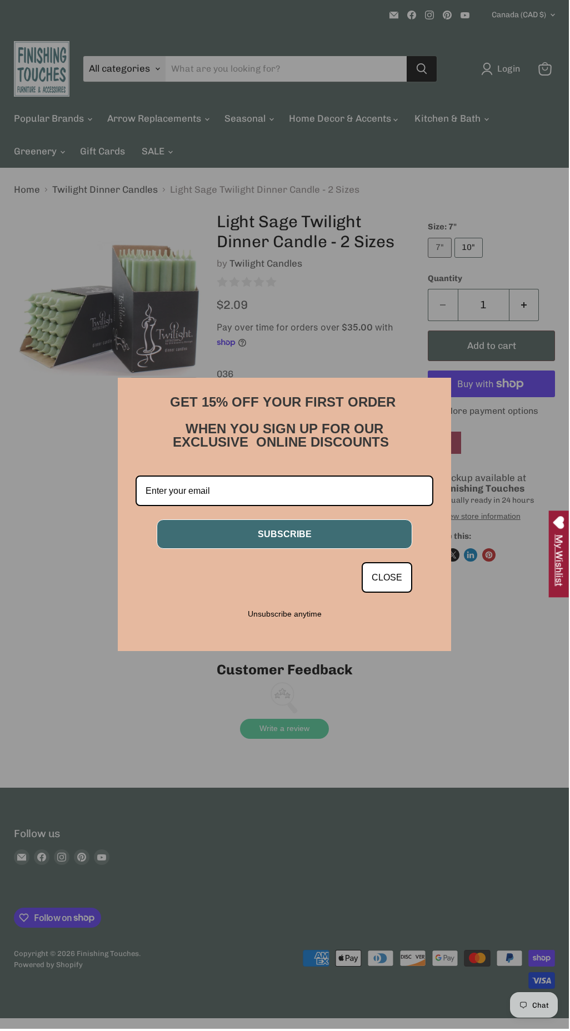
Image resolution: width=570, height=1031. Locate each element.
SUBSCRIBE (285, 534)
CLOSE (387, 577)
